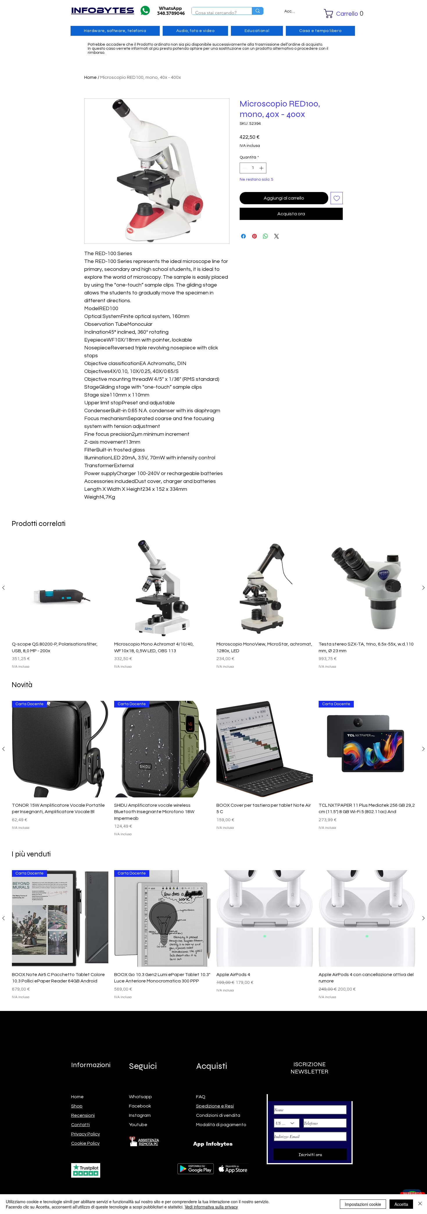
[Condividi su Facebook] (243, 236)
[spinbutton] (253, 168)
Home (90, 77)
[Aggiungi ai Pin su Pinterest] (254, 236)
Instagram (140, 1115)
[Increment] (261, 168)
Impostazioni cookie (363, 1204)
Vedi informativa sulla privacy (211, 1207)
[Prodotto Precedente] (3, 587)
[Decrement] (244, 168)
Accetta (401, 1204)
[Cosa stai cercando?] (257, 11)
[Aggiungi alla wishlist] (337, 198)
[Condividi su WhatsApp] (265, 236)
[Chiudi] (420, 1204)
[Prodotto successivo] (423, 587)
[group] (213, 604)
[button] (335, 13)
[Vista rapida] (60, 588)
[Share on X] (276, 236)
